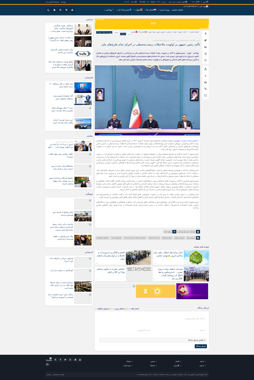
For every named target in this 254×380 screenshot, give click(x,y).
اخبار (184, 32)
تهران (180, 32)
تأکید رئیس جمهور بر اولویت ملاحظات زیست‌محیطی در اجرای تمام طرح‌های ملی (150, 44)
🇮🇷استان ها (151, 10)
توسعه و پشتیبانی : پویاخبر (55, 374)
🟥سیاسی (134, 32)
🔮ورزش (176, 365)
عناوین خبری (161, 32)
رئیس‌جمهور (167, 237)
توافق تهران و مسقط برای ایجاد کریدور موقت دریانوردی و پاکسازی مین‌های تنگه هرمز (60, 64)
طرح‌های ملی (116, 237)
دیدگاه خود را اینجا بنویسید (195, 319)
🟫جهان (139, 10)
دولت (175, 32)
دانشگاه (152, 365)
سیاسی (169, 32)
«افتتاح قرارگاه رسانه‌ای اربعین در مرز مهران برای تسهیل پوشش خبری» (61, 181)
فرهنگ (128, 361)
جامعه (202, 361)
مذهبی (201, 365)
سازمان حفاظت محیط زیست (135, 237)
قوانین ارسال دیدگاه (195, 340)
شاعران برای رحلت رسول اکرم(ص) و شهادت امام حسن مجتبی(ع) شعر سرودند (61, 227)
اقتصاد (177, 361)
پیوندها (63, 2)
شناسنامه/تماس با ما (52, 2)
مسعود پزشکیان (102, 237)
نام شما (202, 330)
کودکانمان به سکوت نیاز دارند (61, 270)
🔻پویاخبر (110, 10)
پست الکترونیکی (144, 330)
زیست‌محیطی (154, 237)
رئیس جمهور (179, 237)
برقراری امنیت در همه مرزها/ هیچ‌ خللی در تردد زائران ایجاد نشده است (61, 285)
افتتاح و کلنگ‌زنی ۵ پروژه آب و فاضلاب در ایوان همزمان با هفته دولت (111, 255)
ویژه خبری (164, 10)
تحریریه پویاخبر (183, 231)
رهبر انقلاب (127, 365)
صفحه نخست (177, 10)
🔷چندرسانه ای (125, 10)
